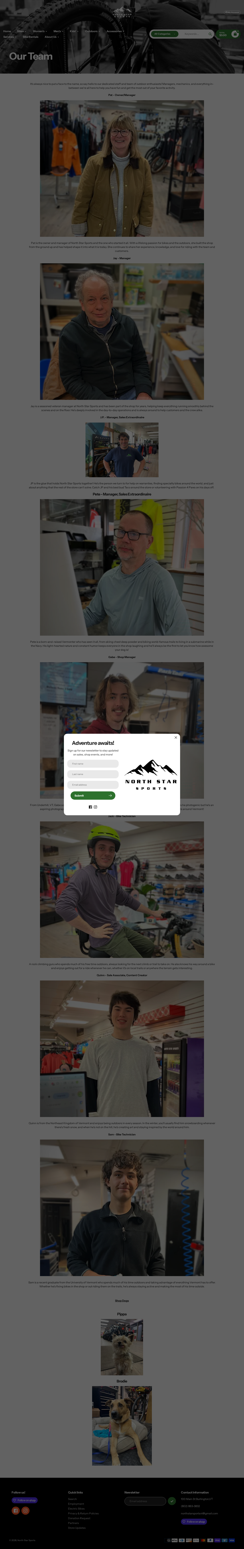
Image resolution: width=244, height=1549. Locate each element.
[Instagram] (95, 806)
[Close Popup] (176, 737)
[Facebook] (90, 806)
